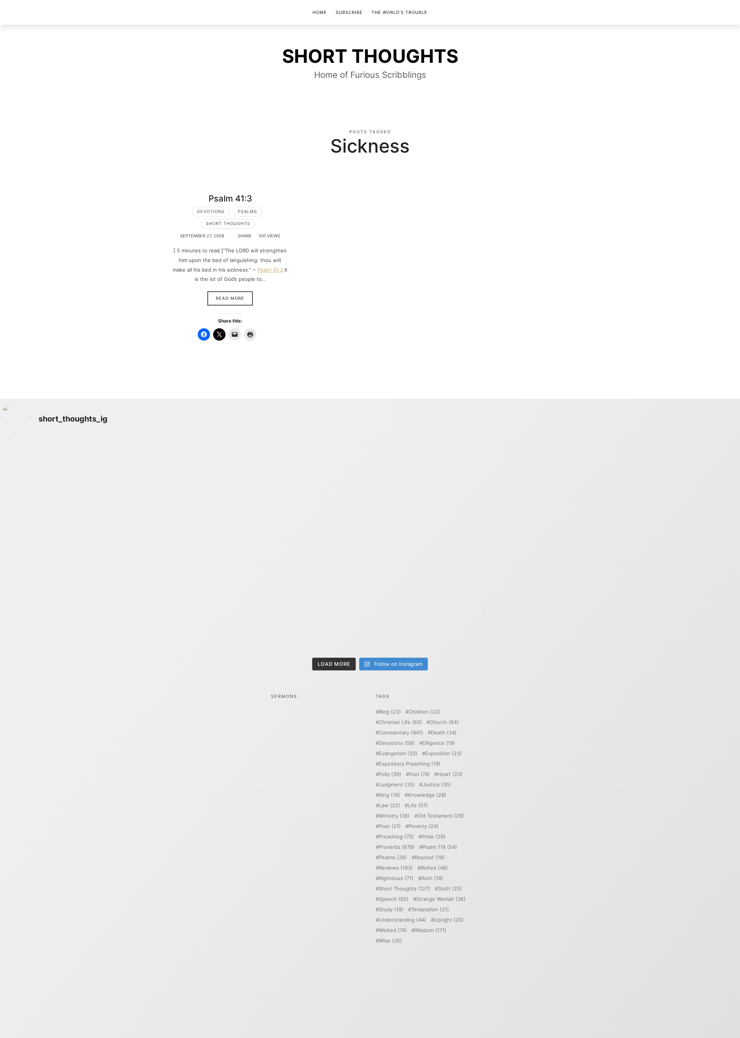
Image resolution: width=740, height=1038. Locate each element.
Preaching (396, 836)
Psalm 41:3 (230, 198)
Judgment (397, 784)
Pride (434, 836)
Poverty (424, 826)
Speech (394, 899)
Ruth (432, 878)
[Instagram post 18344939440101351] (91, 600)
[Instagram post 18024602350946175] (463, 494)
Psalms (247, 211)
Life (418, 805)
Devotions (211, 211)
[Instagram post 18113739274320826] (463, 600)
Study (391, 909)
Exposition (443, 753)
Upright (449, 919)
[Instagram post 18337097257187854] (277, 494)
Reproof (430, 857)
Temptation (430, 909)
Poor (390, 826)
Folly (390, 774)
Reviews (396, 867)
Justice (436, 784)
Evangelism (398, 753)
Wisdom (430, 930)
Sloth (450, 888)
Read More (230, 298)
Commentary (401, 732)
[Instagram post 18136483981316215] (277, 600)
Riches (434, 867)
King (389, 795)
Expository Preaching (410, 763)
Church (444, 722)
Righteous (396, 878)
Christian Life (400, 722)
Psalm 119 (439, 847)
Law (389, 805)
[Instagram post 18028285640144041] (91, 494)
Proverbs (397, 847)
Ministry (394, 815)
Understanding (402, 919)
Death (444, 732)
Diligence (438, 743)
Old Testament (440, 815)
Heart (449, 774)
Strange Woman (441, 899)
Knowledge (427, 795)
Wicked (393, 930)
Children (424, 711)
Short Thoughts (228, 223)
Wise (390, 940)
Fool (419, 774)
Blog (390, 711)
